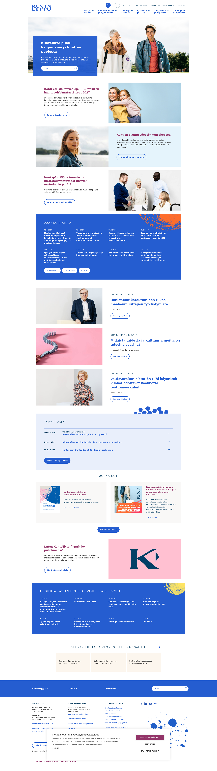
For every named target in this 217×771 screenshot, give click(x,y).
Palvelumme (154, 5)
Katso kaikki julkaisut (108, 529)
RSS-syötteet (110, 714)
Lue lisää (55, 748)
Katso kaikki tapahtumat (57, 461)
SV (123, 5)
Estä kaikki (150, 744)
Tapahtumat (110, 689)
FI (117, 5)
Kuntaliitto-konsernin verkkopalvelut (57, 761)
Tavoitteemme (168, 5)
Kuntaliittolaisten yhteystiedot (80, 724)
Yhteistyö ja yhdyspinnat (179, 11)
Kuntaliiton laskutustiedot (42, 724)
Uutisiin (84, 270)
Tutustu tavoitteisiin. (57, 115)
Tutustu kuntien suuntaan (131, 157)
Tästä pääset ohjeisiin (57, 570)
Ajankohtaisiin (52, 270)
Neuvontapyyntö (40, 689)
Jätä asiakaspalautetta (77, 719)
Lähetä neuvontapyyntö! (46, 745)
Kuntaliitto (180, 5)
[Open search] (108, 5)
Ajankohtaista (141, 5)
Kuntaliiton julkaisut (112, 711)
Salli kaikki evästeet (149, 737)
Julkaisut (72, 689)
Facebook (156, 647)
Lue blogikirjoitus (120, 316)
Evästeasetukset (150, 751)
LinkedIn (160, 647)
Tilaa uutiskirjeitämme (113, 717)
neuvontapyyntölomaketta (79, 714)
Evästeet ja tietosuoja (113, 708)
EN (128, 5)
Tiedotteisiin (70, 270)
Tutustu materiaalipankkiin (59, 202)
